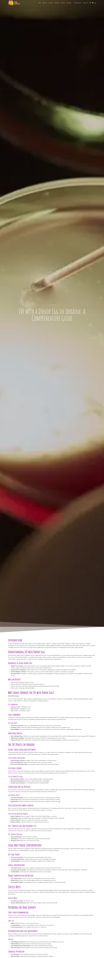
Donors (63, 3)
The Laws (51, 3)
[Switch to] (90, 3)
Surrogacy (57, 3)
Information (77, 3)
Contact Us (85, 3)
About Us (45, 3)
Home (39, 3)
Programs (69, 3)
